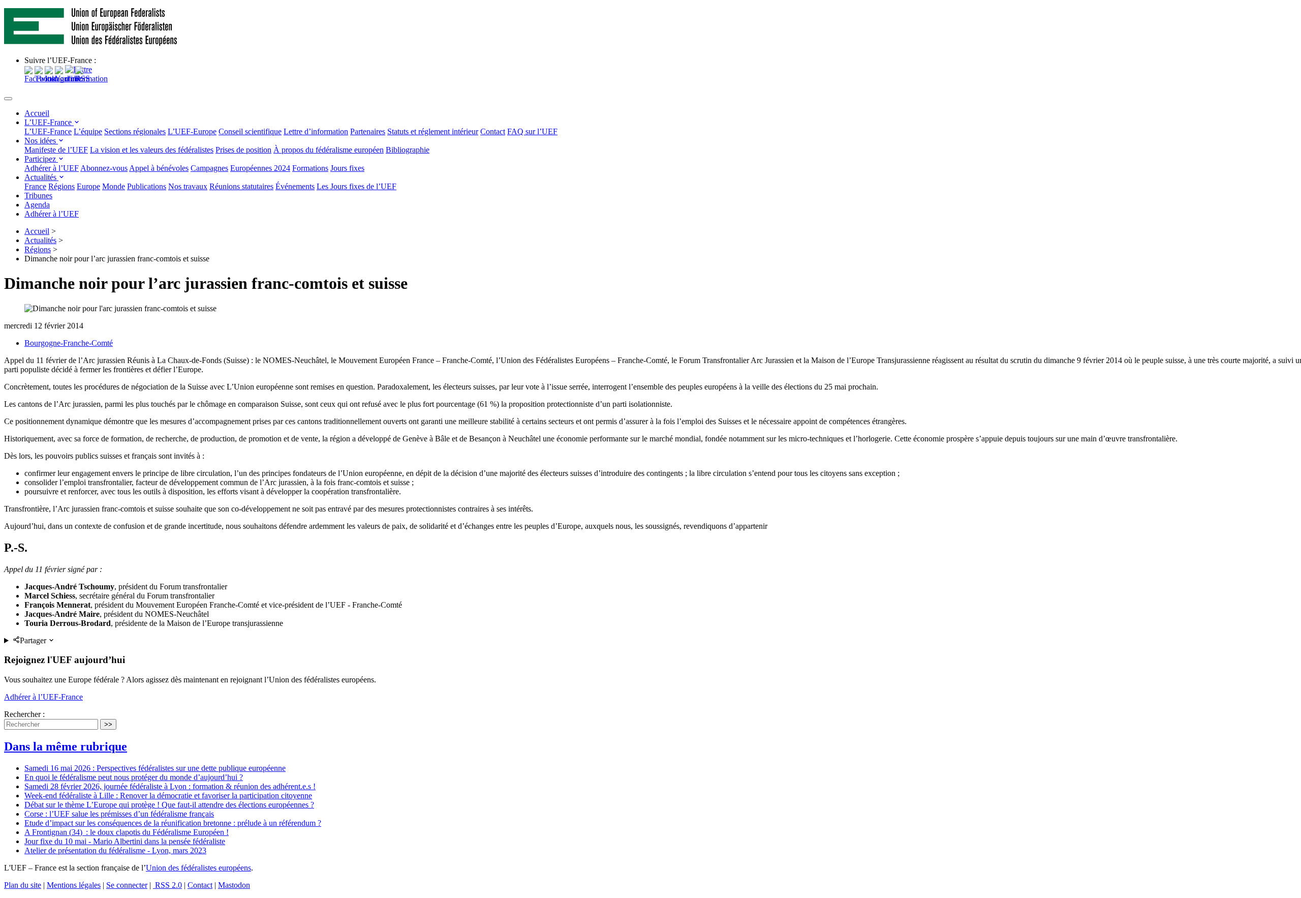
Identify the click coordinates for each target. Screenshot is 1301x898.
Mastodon (234, 885)
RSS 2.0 (167, 885)
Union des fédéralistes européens (198, 867)
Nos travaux (187, 186)
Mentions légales (74, 885)
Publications (146, 186)
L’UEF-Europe (192, 131)
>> (108, 724)
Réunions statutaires (241, 186)
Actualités (41, 177)
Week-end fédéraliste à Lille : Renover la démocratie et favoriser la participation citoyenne (168, 795)
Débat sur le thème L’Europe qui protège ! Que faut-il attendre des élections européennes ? (169, 804)
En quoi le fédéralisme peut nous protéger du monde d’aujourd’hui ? (133, 777)
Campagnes (209, 168)
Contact (492, 131)
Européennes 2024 (260, 168)
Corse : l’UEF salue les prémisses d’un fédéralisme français (119, 814)
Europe (88, 186)
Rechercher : (24, 714)
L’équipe (88, 131)
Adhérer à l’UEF (51, 168)
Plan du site (22, 885)
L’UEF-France (49, 122)
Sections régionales (135, 131)
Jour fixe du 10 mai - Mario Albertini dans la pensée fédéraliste (124, 841)
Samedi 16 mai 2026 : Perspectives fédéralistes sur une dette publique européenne (155, 768)
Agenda (37, 204)
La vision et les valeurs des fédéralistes (151, 149)
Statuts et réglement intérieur (432, 131)
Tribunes (38, 195)
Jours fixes (347, 168)
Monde (113, 186)
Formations (310, 168)
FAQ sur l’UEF (532, 131)
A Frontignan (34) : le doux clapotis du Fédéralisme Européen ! (126, 832)
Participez (41, 159)
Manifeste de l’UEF (56, 149)
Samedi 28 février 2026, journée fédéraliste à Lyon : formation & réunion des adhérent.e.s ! (170, 786)
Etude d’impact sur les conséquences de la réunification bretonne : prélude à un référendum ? (172, 823)
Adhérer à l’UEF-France (43, 697)
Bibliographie (407, 149)
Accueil (36, 113)
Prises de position (243, 149)
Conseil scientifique (250, 131)
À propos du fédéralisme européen (328, 149)
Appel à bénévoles (159, 168)
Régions (61, 186)
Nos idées (41, 140)
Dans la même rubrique (65, 746)
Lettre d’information (316, 131)
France (35, 186)
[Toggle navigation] (8, 98)
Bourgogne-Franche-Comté (68, 343)
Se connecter (126, 885)
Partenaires (367, 131)
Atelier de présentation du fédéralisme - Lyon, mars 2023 (115, 850)
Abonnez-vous (104, 168)
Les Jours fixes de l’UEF (356, 186)
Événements (295, 186)
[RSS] (82, 78)
